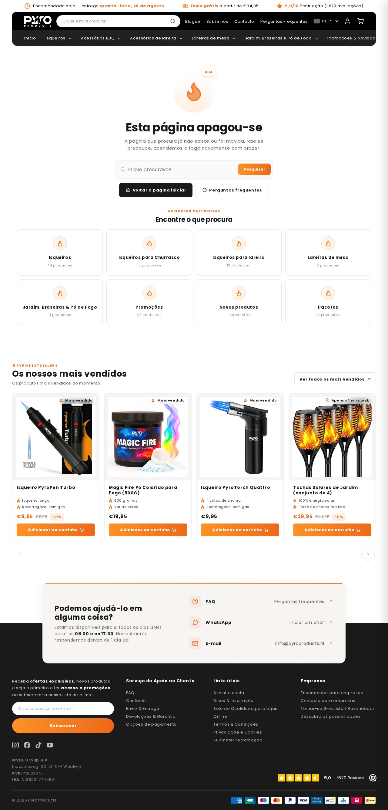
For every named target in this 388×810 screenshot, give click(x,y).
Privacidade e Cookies (237, 732)
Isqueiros (55, 38)
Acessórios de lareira (153, 38)
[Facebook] (27, 745)
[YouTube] (50, 745)
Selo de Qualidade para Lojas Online (245, 712)
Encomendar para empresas (332, 693)
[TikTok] (38, 745)
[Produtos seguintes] (368, 554)
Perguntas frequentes (235, 190)
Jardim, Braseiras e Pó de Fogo (278, 38)
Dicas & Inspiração (233, 700)
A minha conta (228, 693)
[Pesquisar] (174, 21)
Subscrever (63, 726)
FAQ (130, 693)
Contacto (136, 700)
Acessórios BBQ (98, 38)
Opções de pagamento (151, 724)
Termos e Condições (235, 724)
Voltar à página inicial (159, 190)
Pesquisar (254, 169)
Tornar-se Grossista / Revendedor (337, 708)
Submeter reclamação (237, 740)
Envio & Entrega (142, 708)
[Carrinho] (360, 21)
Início (30, 38)
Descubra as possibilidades (331, 716)
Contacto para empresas (328, 700)
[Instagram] (15, 745)
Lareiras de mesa (210, 38)
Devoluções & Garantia (151, 716)
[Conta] (347, 21)
